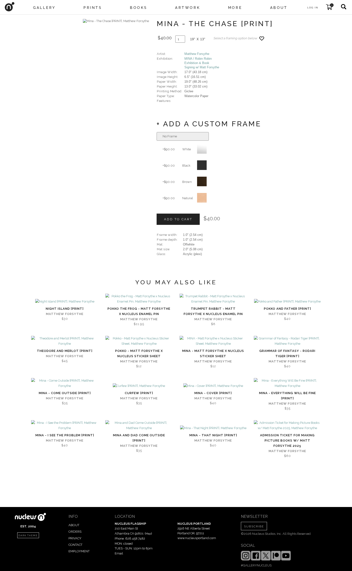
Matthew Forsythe (196, 54)
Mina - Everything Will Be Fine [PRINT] (287, 395)
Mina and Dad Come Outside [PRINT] (139, 437)
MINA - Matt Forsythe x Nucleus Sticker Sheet (213, 353)
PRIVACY (74, 538)
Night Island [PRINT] (65, 308)
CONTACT (75, 545)
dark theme (28, 535)
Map (148, 533)
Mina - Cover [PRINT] (213, 393)
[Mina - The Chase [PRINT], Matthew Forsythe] (116, 21)
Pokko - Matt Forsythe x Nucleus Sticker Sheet (139, 353)
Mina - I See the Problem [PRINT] (64, 435)
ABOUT (73, 525)
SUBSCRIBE (254, 526)
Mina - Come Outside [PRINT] (65, 393)
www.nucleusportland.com (196, 538)
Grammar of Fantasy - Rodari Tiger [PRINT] (287, 353)
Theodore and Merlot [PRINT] (64, 351)
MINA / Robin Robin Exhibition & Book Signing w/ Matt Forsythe (201, 63)
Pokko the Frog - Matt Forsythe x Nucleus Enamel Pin (139, 311)
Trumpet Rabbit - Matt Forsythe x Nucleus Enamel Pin (213, 311)
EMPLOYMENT (79, 551)
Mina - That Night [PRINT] (213, 435)
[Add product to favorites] (262, 38)
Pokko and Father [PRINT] (287, 308)
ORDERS (74, 531)
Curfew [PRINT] (139, 393)
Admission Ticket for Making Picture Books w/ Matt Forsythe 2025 (287, 440)
